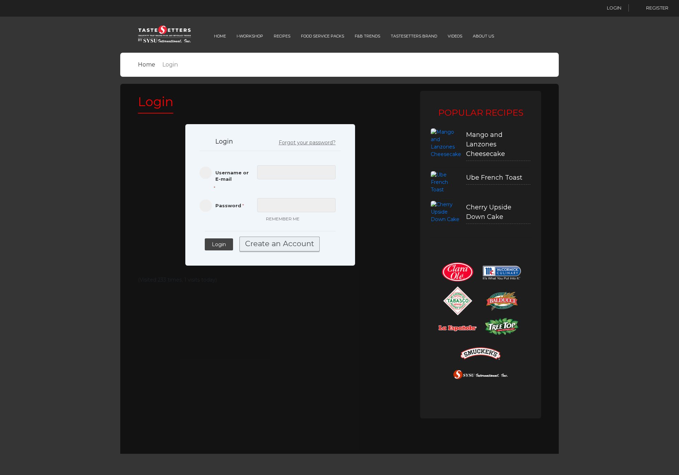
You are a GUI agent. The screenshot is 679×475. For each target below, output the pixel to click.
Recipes (282, 36)
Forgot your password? (307, 142)
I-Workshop (250, 36)
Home (220, 36)
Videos (455, 36)
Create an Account (279, 243)
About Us (483, 36)
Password (228, 205)
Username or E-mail (232, 176)
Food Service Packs (322, 36)
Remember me (283, 218)
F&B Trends (367, 36)
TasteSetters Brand (414, 36)
